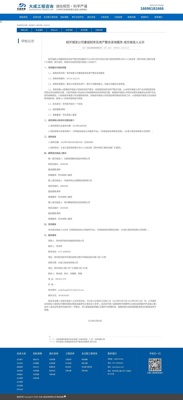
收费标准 (52, 367)
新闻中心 (145, 17)
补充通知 (39, 30)
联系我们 (158, 17)
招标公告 (24, 30)
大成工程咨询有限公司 (94, 48)
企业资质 (20, 378)
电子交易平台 (78, 17)
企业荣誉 (20, 382)
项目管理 (85, 359)
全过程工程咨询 (51, 17)
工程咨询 (105, 17)
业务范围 (84, 30)
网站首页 (24, 17)
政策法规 (132, 17)
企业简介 (20, 359)
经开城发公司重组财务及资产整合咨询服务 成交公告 (76, 342)
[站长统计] (65, 397)
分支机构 (20, 371)
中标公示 (47, 25)
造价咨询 (91, 17)
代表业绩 (98, 30)
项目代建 (85, 363)
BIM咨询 (68, 367)
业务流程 (69, 30)
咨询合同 (52, 371)
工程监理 (118, 17)
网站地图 (60, 397)
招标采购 (64, 17)
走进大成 (37, 17)
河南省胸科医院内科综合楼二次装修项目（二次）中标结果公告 (80, 339)
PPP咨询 (68, 363)
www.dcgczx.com (118, 367)
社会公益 (20, 389)
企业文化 (20, 363)
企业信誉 (20, 386)
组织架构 (20, 367)
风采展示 (20, 374)
